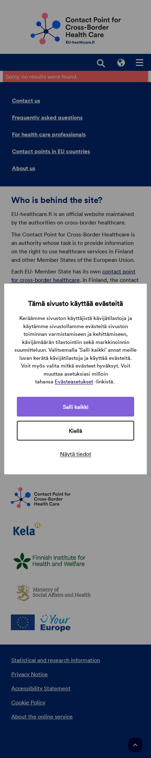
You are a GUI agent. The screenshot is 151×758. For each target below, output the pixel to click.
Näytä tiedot (75, 453)
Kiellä (75, 430)
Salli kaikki (75, 406)
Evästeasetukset (74, 381)
